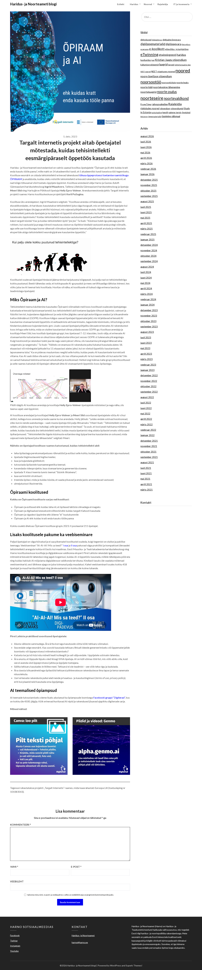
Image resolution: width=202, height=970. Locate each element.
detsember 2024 (149, 244)
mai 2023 (145, 348)
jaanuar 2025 (147, 239)
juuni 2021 (146, 473)
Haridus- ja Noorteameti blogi (33, 4)
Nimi (14, 866)
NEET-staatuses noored (163, 71)
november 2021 (148, 446)
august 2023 (147, 331)
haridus (181, 54)
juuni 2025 (146, 212)
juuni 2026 (146, 147)
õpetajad (186, 112)
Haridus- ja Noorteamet (152, 509)
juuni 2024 (146, 277)
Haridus (134, 4)
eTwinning (149, 54)
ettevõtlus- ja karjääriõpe (176, 49)
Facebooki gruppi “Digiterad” (109, 697)
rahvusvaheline (160, 104)
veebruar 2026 (148, 168)
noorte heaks (182, 82)
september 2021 (149, 457)
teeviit (165, 112)
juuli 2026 (145, 141)
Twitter (14, 940)
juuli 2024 (145, 272)
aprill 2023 (146, 353)
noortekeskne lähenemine (166, 87)
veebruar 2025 (148, 234)
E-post (76, 866)
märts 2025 (146, 228)
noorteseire (151, 98)
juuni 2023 (146, 342)
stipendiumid (177, 108)
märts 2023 (146, 359)
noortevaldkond (176, 98)
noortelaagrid (148, 91)
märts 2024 (146, 293)
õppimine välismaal (171, 116)
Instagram (15, 945)
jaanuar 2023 (147, 370)
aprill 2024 (146, 288)
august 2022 (147, 397)
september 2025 (149, 196)
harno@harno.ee (149, 513)
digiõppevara (173, 44)
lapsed (171, 64)
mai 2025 (145, 217)
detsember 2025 (149, 179)
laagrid (163, 64)
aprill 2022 (146, 418)
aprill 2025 (146, 223)
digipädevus (157, 40)
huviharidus (145, 60)
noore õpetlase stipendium (156, 76)
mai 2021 (145, 478)
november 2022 (148, 380)
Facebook (15, 935)
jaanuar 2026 (147, 174)
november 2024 (148, 250)
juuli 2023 (145, 337)
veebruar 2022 (148, 429)
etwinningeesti (167, 54)
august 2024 (147, 266)
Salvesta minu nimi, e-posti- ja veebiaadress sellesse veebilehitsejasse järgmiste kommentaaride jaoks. (70, 895)
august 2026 (147, 136)
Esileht (120, 4)
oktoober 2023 (148, 321)
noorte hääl (146, 87)
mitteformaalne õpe (183, 65)
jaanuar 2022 (147, 435)
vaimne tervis (174, 112)
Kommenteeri (20, 824)
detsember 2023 (149, 310)
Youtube (14, 951)
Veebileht (17, 881)
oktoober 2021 (148, 451)
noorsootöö (150, 81)
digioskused (146, 39)
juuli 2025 (145, 206)
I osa (65, 545)
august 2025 (147, 201)
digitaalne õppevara (172, 39)
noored (182, 70)
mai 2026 (145, 152)
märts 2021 (146, 489)
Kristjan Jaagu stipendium (171, 60)
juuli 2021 (145, 467)
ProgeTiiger (145, 104)
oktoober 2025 (148, 190)
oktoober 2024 (148, 255)
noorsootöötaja (169, 82)
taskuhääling (156, 113)
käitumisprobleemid (149, 64)
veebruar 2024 (148, 299)
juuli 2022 (145, 402)
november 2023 (148, 315)
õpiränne (144, 116)
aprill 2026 (146, 157)
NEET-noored (145, 72)
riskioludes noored (149, 108)
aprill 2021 (146, 484)
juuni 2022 (146, 408)
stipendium (165, 108)
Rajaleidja (162, 4)
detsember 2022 (149, 375)
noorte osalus (167, 91)
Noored (148, 4)
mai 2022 (145, 413)
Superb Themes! (134, 965)
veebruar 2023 (148, 364)
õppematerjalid (154, 116)
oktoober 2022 (148, 386)
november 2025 (148, 185)
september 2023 (149, 326)
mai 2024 (145, 283)
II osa (74, 545)
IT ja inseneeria (181, 4)
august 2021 (147, 462)
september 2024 (149, 261)
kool (153, 60)
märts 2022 (146, 424)
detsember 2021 (149, 440)
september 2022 (149, 391)
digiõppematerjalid (152, 44)
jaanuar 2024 (147, 304)
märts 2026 (146, 163)
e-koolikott (157, 49)
